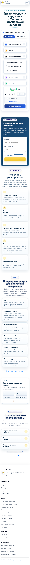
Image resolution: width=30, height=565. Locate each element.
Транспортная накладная (8, 554)
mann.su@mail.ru (5, 538)
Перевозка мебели (6, 515)
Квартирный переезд (7, 524)
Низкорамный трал (6, 513)
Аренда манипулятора (7, 507)
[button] (15, 77)
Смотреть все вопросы (14, 455)
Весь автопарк (7, 401)
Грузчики (3, 521)
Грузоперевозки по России (9, 504)
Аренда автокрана (6, 510)
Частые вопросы (6, 493)
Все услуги (4, 527)
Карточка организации (7, 545)
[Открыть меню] (27, 2)
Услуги (3, 491)
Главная (3, 485)
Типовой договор (6, 548)
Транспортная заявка (7, 551)
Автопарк (4, 488)
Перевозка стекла (6, 518)
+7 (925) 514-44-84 (6, 535)
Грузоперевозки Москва (8, 501)
